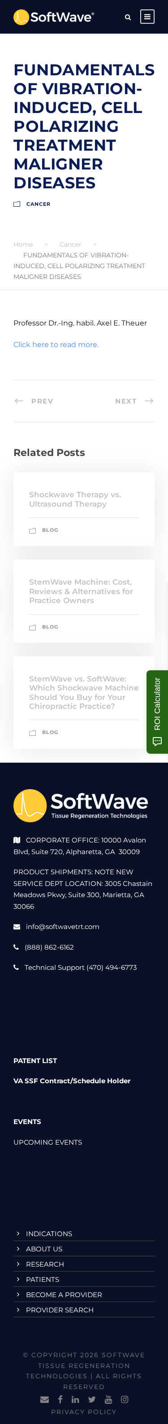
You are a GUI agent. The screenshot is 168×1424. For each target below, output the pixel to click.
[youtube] (108, 1400)
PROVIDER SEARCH (60, 1310)
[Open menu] (147, 16)
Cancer (38, 204)
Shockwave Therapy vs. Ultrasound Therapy (75, 499)
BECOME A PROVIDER (64, 1294)
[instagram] (124, 1400)
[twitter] (92, 1400)
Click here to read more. (56, 344)
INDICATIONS (49, 1233)
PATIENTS (42, 1279)
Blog (50, 530)
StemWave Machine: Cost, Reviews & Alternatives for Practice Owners (81, 591)
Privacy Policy (84, 1412)
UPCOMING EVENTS (47, 1142)
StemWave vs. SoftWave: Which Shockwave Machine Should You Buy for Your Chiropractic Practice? (84, 692)
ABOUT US (44, 1249)
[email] (44, 1400)
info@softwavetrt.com (62, 926)
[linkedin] (75, 1400)
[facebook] (60, 1400)
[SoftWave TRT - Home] (53, 17)
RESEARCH (45, 1264)
